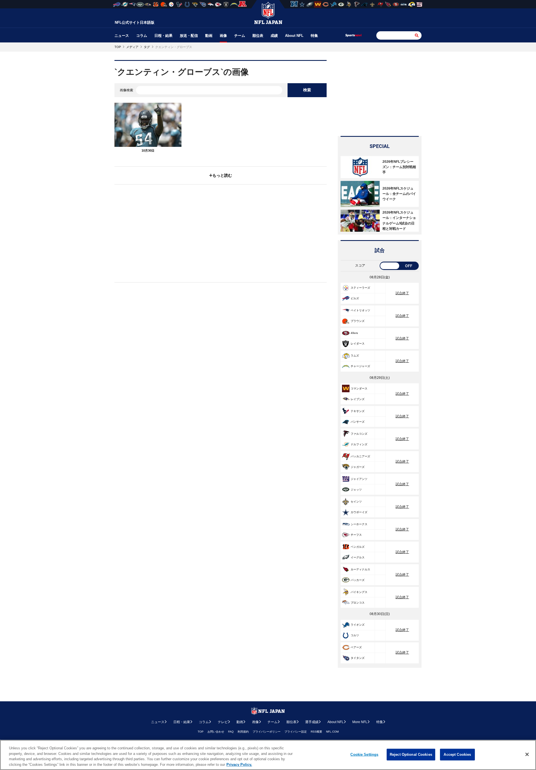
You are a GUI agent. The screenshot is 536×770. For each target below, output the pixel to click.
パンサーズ (358, 421)
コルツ (355, 635)
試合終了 (402, 293)
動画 (208, 36)
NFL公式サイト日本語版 (134, 22)
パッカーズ (358, 580)
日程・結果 (163, 36)
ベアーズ (356, 647)
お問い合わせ (215, 731)
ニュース (121, 36)
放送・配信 (189, 36)
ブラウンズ (358, 320)
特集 (314, 36)
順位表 (257, 36)
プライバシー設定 (295, 731)
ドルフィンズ (359, 444)
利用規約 (243, 731)
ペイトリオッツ (360, 310)
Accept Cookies (457, 754)
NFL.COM (332, 731)
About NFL (294, 36)
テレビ (223, 722)
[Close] (527, 754)
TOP (201, 731)
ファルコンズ (359, 433)
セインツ (356, 501)
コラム (141, 36)
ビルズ (355, 298)
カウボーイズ (359, 512)
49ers (354, 332)
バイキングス (359, 592)
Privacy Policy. (239, 764)
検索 (307, 90)
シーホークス (359, 524)
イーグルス (358, 557)
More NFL (359, 722)
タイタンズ (358, 657)
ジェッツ (356, 489)
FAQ (231, 731)
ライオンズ (358, 624)
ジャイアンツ (359, 478)
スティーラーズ (360, 287)
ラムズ (355, 355)
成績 (274, 36)
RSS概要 (316, 731)
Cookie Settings (364, 754)
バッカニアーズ (360, 456)
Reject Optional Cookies (411, 754)
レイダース (358, 343)
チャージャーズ (360, 366)
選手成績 (312, 722)
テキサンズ (358, 411)
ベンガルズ (358, 546)
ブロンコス (358, 602)
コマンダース (359, 388)
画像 (223, 36)
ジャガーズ (358, 466)
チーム (239, 36)
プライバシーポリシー (267, 731)
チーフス (356, 534)
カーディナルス (360, 569)
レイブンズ (358, 399)
